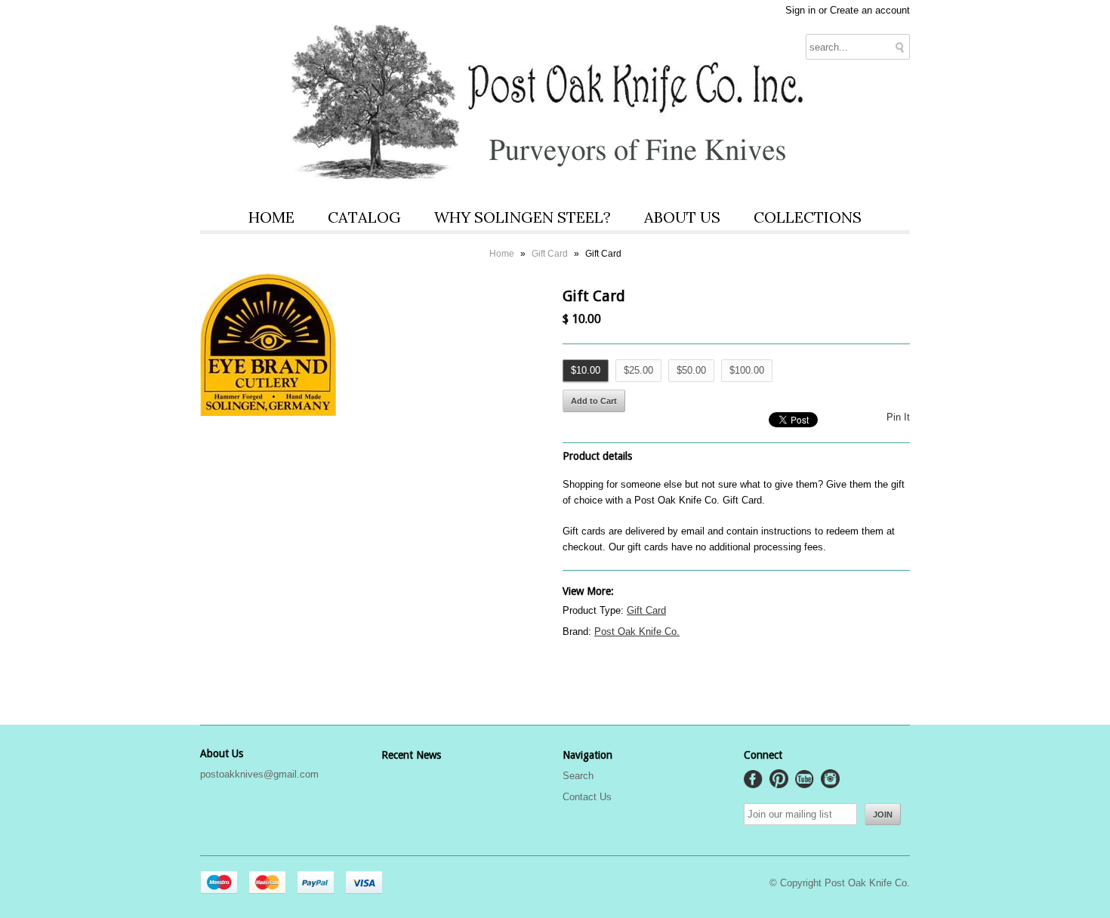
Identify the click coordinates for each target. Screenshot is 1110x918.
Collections (808, 217)
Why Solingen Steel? (522, 217)
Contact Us (587, 796)
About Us (682, 217)
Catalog (364, 217)
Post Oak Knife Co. (637, 631)
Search (578, 775)
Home (271, 217)
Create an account (870, 10)
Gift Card (550, 253)
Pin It (898, 417)
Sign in (800, 10)
